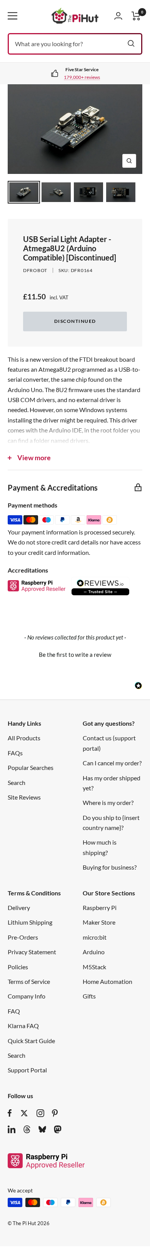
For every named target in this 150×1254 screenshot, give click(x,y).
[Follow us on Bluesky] (42, 1129)
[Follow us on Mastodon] (58, 1129)
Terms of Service (29, 981)
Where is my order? (108, 802)
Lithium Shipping (30, 922)
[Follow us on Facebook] (10, 1113)
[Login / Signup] (118, 16)
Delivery (19, 907)
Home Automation (107, 981)
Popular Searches (30, 767)
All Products (24, 737)
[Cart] (136, 16)
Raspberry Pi (100, 907)
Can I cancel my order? (112, 762)
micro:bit (95, 937)
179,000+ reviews (82, 77)
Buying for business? (110, 867)
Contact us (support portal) (109, 742)
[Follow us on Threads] (27, 1129)
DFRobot (35, 270)
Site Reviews (24, 797)
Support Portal (27, 1070)
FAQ (14, 1011)
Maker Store (99, 922)
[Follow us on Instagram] (40, 1113)
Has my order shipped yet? (111, 782)
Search (16, 782)
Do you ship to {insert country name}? (111, 822)
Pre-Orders (23, 937)
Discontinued (75, 321)
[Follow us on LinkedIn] (11, 1129)
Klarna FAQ (23, 1025)
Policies (18, 966)
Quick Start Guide (31, 1040)
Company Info (26, 996)
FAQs (15, 752)
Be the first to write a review (75, 654)
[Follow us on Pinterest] (55, 1113)
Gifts (89, 996)
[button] (75, 654)
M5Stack (94, 966)
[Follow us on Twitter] (24, 1113)
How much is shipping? (100, 847)
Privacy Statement (32, 951)
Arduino (94, 951)
